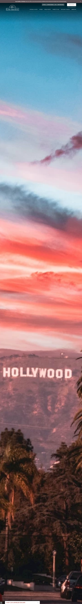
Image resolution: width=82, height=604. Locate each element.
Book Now (71, 4)
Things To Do (55, 9)
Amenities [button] (74, 9)
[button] (1, 603)
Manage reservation (72, 7)
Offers (41, 9)
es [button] (55, 4)
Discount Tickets (65, 9)
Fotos (44, 4)
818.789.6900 (60, 4)
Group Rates (47, 9)
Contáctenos (50, 4)
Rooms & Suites (34, 9)
